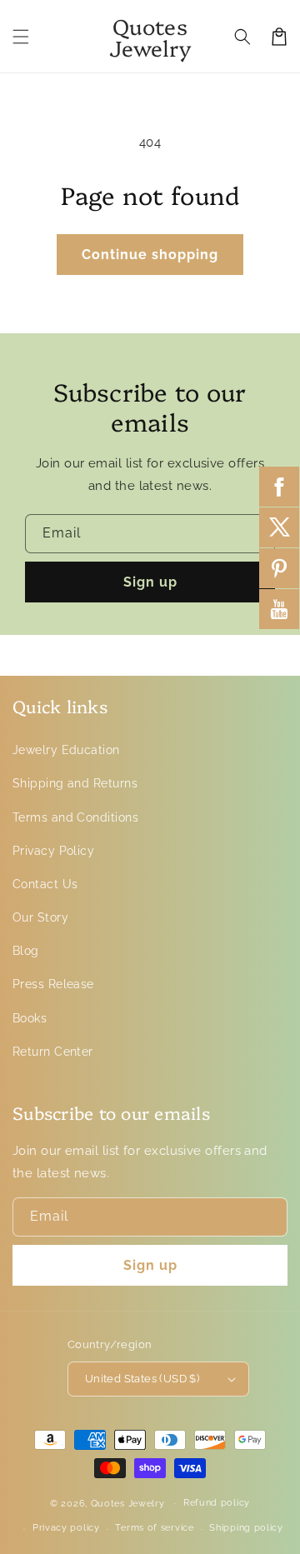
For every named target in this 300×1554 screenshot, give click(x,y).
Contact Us (45, 884)
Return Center (52, 1051)
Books (29, 1018)
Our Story (40, 917)
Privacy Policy (53, 850)
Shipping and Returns (75, 783)
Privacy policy (66, 1527)
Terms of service (154, 1527)
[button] (20, 36)
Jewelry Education (66, 750)
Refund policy (216, 1502)
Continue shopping (150, 254)
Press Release (53, 984)
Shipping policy (246, 1527)
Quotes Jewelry (128, 1502)
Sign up (150, 582)
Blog (25, 950)
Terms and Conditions (75, 817)
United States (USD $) (142, 1378)
